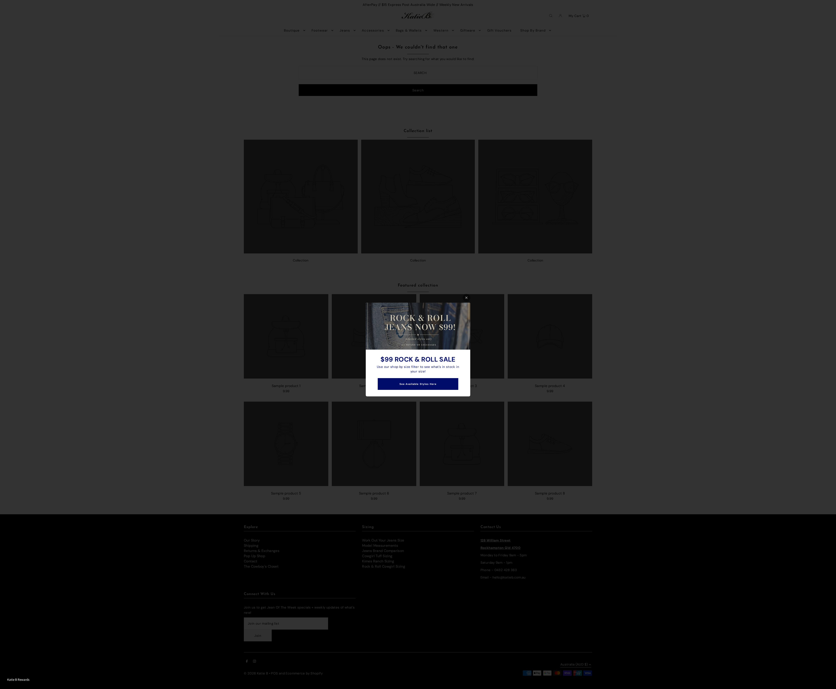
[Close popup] (466, 298)
